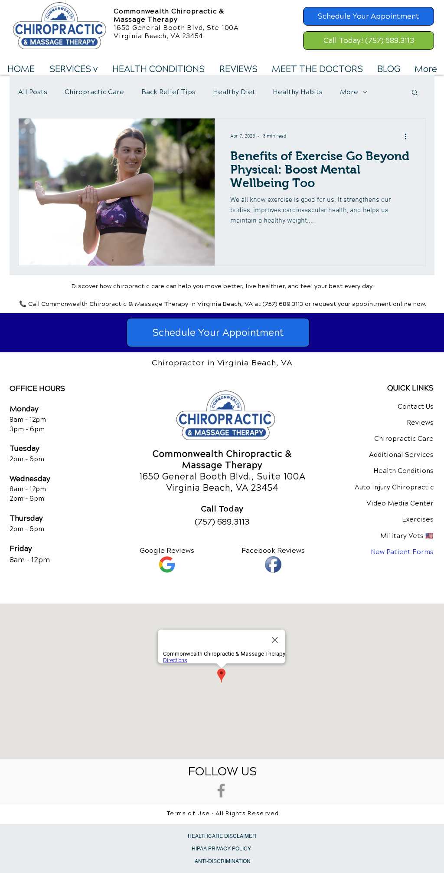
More (349, 92)
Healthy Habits (298, 92)
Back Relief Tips (168, 92)
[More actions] (408, 136)
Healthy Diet (234, 92)
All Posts (32, 92)
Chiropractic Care (94, 92)
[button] (73, 69)
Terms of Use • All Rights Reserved (223, 813)
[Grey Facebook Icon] (221, 790)
